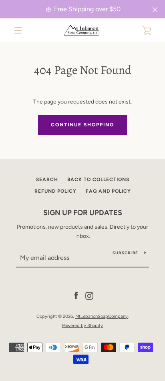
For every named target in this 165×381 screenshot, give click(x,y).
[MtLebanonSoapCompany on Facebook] (76, 295)
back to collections (98, 179)
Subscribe (125, 252)
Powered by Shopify (82, 325)
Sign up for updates (82, 212)
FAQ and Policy (108, 191)
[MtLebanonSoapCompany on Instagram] (89, 295)
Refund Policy (55, 191)
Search (47, 179)
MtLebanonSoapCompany (101, 316)
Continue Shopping (82, 125)
